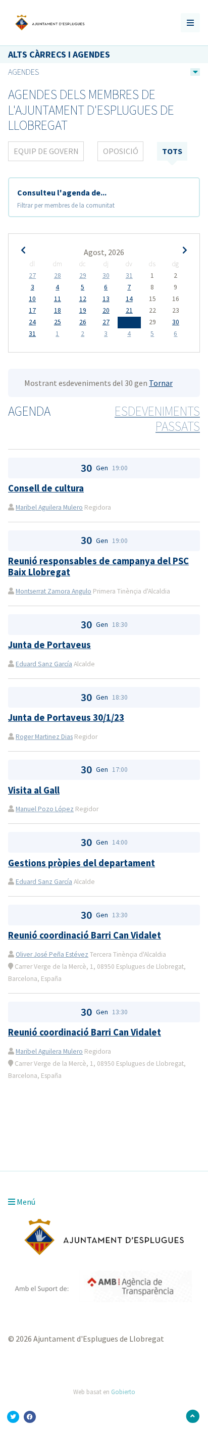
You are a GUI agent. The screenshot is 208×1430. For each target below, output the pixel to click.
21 (129, 311)
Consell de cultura (46, 488)
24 (32, 322)
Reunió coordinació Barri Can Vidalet (84, 935)
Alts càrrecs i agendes (59, 54)
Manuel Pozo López (45, 809)
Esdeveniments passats (157, 419)
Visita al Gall (34, 790)
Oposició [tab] (120, 151)
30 (106, 276)
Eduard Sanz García (44, 664)
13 (106, 299)
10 (32, 299)
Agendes (23, 72)
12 (82, 299)
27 (32, 276)
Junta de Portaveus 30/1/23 (66, 717)
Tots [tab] (172, 151)
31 (129, 276)
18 (57, 311)
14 (129, 299)
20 (106, 311)
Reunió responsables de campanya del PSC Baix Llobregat (98, 566)
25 (57, 322)
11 (57, 299)
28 (57, 276)
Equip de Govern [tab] (46, 151)
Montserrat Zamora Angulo (53, 591)
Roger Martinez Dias (44, 736)
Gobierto (123, 1392)
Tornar (161, 383)
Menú (25, 1202)
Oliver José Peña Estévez (52, 954)
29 (82, 276)
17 (32, 311)
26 (82, 322)
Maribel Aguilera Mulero (49, 507)
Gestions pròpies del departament (81, 863)
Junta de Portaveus (49, 645)
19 (82, 311)
